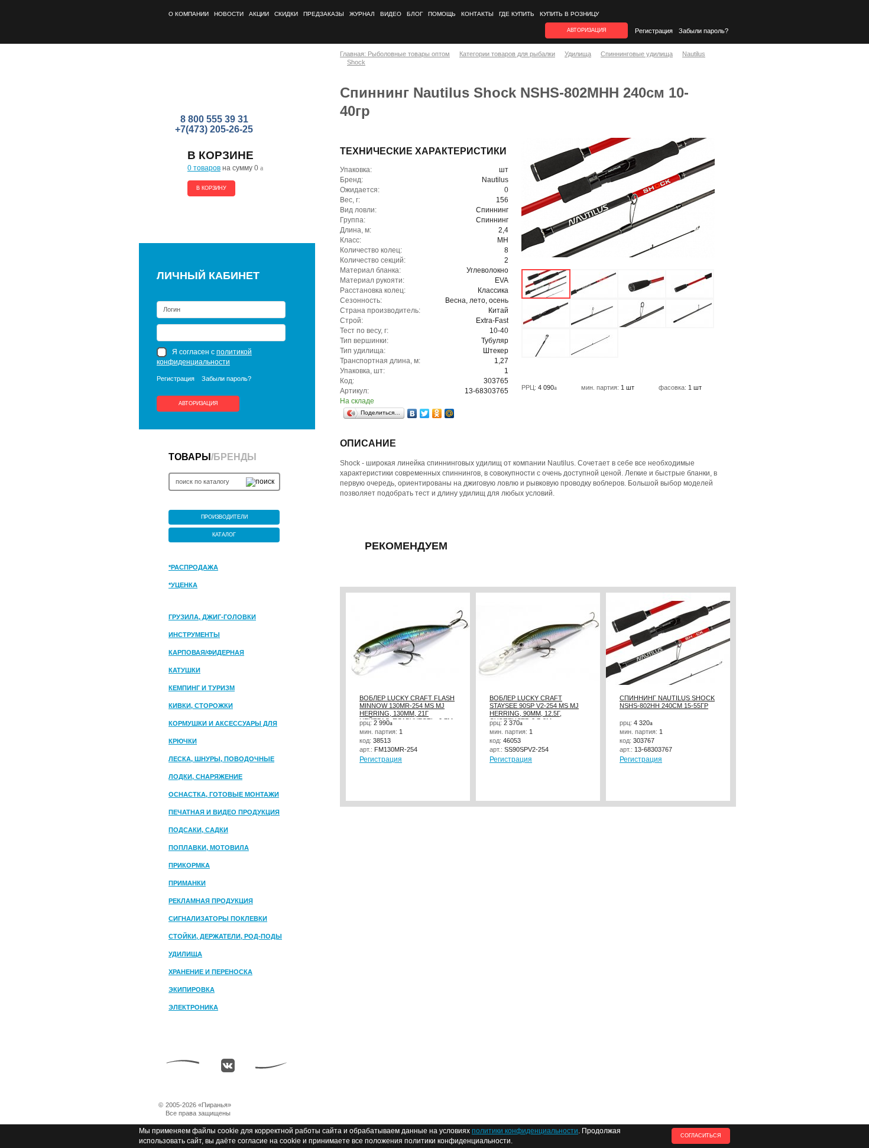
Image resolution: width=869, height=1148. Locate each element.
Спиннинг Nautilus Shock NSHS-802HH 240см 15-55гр (667, 701)
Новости (229, 14)
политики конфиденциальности (525, 1131)
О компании (188, 14)
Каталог (224, 535)
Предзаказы (323, 14)
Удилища (185, 954)
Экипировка (191, 989)
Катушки (184, 670)
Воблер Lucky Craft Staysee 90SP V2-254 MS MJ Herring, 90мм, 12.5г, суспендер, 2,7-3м (534, 709)
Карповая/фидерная (206, 652)
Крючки (182, 741)
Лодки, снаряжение (205, 776)
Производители (224, 517)
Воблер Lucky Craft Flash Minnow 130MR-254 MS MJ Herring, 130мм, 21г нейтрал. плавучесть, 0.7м (407, 709)
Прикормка (189, 865)
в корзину (211, 188)
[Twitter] (425, 413)
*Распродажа (193, 567)
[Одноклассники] (437, 413)
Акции (259, 14)
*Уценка (182, 584)
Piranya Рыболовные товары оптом (215, 83)
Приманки (187, 883)
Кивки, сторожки (200, 705)
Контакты (477, 14)
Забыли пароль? (703, 30)
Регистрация (654, 30)
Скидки (286, 14)
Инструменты (194, 634)
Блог (415, 14)
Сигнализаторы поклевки (217, 918)
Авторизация (198, 403)
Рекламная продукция (210, 900)
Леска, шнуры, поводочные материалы (221, 759)
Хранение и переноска (210, 971)
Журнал (362, 14)
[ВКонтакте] (412, 413)
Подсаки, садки (198, 829)
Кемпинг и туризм (201, 687)
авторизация (587, 30)
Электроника (193, 1007)
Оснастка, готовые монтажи (223, 794)
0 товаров (204, 168)
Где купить (516, 14)
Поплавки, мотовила (208, 847)
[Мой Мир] (449, 413)
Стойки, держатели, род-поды (225, 936)
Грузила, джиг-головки (212, 616)
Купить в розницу (569, 14)
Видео (390, 14)
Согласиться (700, 1136)
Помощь (442, 14)
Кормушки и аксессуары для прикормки (222, 724)
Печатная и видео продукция (224, 812)
